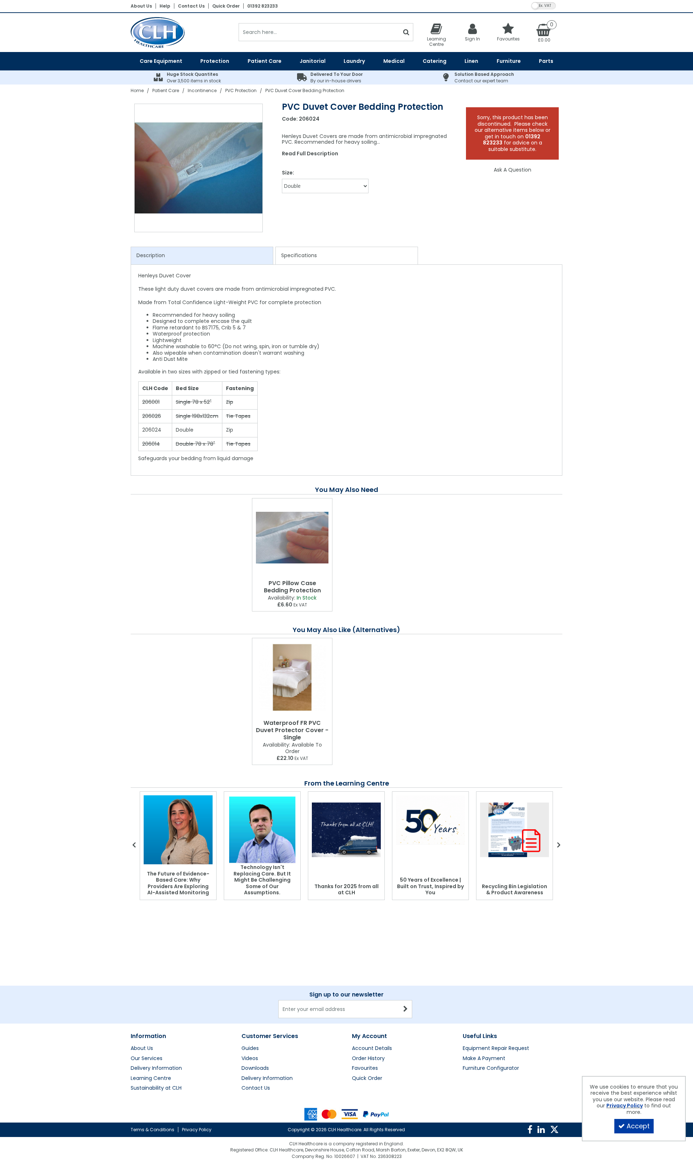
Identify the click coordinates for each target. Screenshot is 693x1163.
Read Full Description (310, 153)
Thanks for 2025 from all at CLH (346, 889)
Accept (638, 1125)
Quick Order (226, 6)
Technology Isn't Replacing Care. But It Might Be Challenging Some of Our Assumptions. (262, 880)
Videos (249, 1058)
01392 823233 (262, 6)
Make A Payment (484, 1058)
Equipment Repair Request (496, 1048)
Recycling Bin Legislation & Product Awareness (514, 889)
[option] (198, 168)
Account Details (372, 1048)
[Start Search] (406, 32)
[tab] (202, 256)
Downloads (255, 1068)
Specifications (299, 255)
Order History (368, 1058)
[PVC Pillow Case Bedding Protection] (292, 537)
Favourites (365, 1068)
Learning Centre (151, 1078)
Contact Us (191, 6)
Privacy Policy (197, 1129)
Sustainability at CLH (156, 1088)
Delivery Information (156, 1068)
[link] (529, 1130)
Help (165, 6)
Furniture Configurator (491, 1068)
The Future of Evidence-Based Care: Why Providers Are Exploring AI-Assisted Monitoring (178, 883)
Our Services (146, 1058)
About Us (141, 6)
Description (150, 255)
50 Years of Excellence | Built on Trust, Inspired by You (430, 886)
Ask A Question (512, 169)
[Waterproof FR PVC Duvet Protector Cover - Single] (292, 677)
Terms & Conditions (152, 1129)
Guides (250, 1048)
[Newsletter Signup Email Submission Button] (406, 1009)
